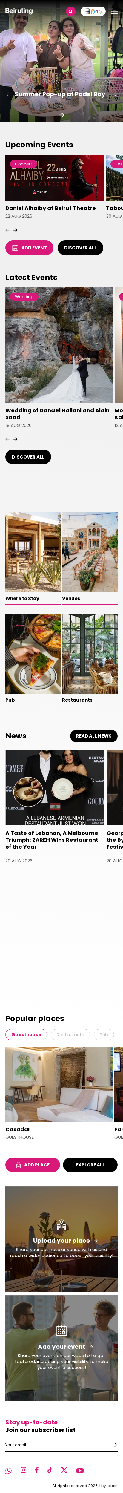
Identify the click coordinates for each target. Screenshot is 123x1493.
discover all (80, 248)
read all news (94, 736)
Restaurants (70, 1034)
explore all (90, 1165)
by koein (109, 1486)
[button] (7, 94)
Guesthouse (26, 1034)
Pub (104, 1034)
